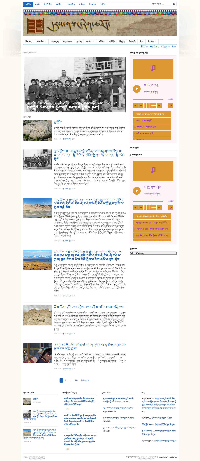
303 (76, 380)
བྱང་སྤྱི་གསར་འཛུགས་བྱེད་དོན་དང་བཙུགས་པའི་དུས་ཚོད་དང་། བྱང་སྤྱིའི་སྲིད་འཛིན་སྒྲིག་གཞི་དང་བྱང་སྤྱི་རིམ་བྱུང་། (71, 105)
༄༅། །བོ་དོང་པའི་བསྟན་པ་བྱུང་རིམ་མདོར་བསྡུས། (118, 410)
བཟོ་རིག (102, 41)
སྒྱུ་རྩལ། (79, 41)
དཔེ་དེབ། (103, 4)
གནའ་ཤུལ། (55, 41)
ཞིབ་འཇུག (29, 41)
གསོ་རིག (112, 41)
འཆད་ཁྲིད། (71, 4)
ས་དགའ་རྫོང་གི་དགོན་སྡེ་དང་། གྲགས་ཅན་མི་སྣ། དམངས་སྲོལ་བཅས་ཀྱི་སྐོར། (90, 347)
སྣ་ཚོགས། (82, 4)
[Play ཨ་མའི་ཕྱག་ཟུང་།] (137, 89)
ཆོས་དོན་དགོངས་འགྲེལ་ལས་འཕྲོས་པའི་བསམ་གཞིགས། (89, 307)
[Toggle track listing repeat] (159, 105)
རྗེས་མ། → (85, 380)
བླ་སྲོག (58, 122)
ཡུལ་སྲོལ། (40, 41)
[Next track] (140, 105)
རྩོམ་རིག (151, 41)
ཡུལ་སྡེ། (37, 4)
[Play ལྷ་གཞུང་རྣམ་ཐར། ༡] (137, 191)
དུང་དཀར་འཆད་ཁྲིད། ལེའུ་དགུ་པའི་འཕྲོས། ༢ (119, 428)
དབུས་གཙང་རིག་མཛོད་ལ (146, 457)
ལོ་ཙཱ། (141, 41)
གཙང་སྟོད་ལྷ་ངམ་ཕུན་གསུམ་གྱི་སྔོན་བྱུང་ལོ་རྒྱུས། (159, 432)
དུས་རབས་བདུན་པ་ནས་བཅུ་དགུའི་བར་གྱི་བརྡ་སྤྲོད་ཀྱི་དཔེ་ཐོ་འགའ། (118, 400)
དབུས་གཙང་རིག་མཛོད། (37, 457)
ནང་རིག (89, 41)
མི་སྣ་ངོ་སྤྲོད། (48, 4)
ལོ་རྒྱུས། (122, 41)
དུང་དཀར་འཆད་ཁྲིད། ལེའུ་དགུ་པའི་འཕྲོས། (118, 418)
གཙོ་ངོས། (28, 4)
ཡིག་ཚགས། (92, 4)
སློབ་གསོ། (132, 41)
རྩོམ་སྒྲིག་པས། (147, 424)
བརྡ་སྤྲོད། (58, 4)
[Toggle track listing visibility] (170, 105)
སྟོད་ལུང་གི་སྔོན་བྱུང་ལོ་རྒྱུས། (162, 418)
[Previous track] (135, 105)
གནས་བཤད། (67, 41)
